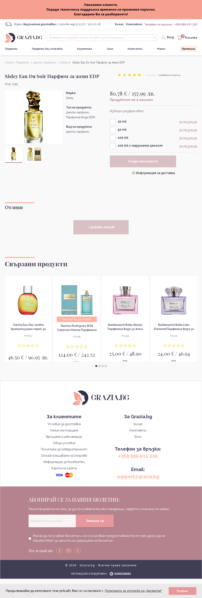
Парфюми (11, 49)
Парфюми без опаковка (47, 49)
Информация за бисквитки (64, 462)
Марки (161, 49)
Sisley (70, 98)
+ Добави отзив (101, 227)
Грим (110, 49)
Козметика (84, 49)
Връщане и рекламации (64, 437)
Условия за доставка (64, 424)
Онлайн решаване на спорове (64, 455)
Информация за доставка (155, 173)
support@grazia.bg (138, 476)
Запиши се (95, 521)
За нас (119, 24)
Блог (138, 437)
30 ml (122, 121)
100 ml (123, 138)
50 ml (122, 129)
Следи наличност (143, 161)
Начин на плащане (64, 430)
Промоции (188, 49)
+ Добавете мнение (169, 75)
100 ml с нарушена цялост (140, 145)
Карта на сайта (64, 468)
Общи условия (64, 443)
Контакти (134, 24)
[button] (96, 366)
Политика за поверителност (64, 449)
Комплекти (135, 49)
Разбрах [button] (182, 590)
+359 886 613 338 (185, 24)
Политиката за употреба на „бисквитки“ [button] (133, 590)
